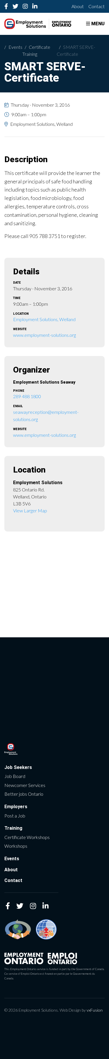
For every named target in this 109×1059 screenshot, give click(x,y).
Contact (96, 6)
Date (17, 283)
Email (18, 406)
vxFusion (95, 1010)
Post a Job (14, 815)
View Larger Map (30, 510)
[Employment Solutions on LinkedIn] (35, 6)
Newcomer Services (24, 785)
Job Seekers (18, 767)
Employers (15, 806)
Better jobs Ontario (23, 794)
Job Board (14, 776)
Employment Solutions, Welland (44, 319)
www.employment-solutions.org (44, 335)
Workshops (15, 846)
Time (17, 298)
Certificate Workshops (27, 837)
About (78, 6)
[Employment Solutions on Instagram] (25, 6)
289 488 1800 (27, 396)
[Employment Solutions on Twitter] (15, 6)
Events (15, 47)
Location (21, 314)
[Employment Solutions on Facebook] (6, 6)
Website (20, 329)
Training (13, 828)
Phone (18, 391)
